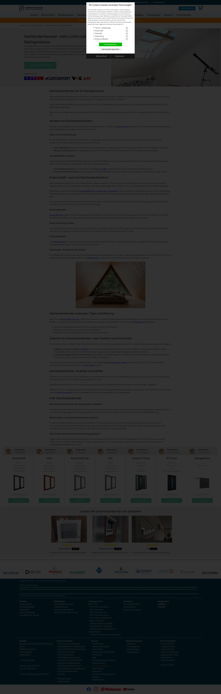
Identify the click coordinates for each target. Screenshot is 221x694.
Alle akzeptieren (110, 44)
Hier (100, 24)
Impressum (119, 56)
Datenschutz (101, 56)
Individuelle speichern (110, 49)
